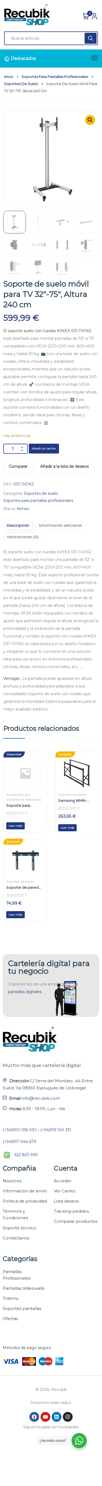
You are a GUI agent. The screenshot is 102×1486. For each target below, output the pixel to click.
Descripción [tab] (18, 525)
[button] (90, 120)
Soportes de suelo (21, 84)
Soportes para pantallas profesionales (54, 77)
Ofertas (10, 1318)
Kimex (23, 508)
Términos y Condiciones (15, 1214)
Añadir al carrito (44, 448)
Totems (10, 1298)
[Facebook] (34, 1417)
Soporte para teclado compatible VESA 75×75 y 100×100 (25, 805)
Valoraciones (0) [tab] (22, 536)
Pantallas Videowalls (23, 1288)
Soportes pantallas (22, 1308)
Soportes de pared (72, 794)
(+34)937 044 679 (19, 1141)
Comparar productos (75, 1221)
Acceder (63, 1180)
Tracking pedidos (71, 1211)
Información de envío (25, 1191)
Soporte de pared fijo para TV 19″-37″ (22, 887)
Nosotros (12, 1180)
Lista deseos (66, 1201)
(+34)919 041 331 (55, 1129)
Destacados (23, 58)
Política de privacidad (25, 1201)
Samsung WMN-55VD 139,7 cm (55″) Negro (74, 800)
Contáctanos (16, 1238)
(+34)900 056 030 (20, 1129)
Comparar (18, 466)
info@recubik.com (41, 1098)
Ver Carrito (65, 1191)
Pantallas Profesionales (16, 1275)
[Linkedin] (56, 1417)
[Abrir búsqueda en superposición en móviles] (51, 38)
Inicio (8, 77)
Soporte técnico (19, 1227)
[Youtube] (45, 1417)
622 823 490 (26, 1154)
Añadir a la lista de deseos (64, 466)
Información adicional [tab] (60, 525)
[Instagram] (68, 1417)
